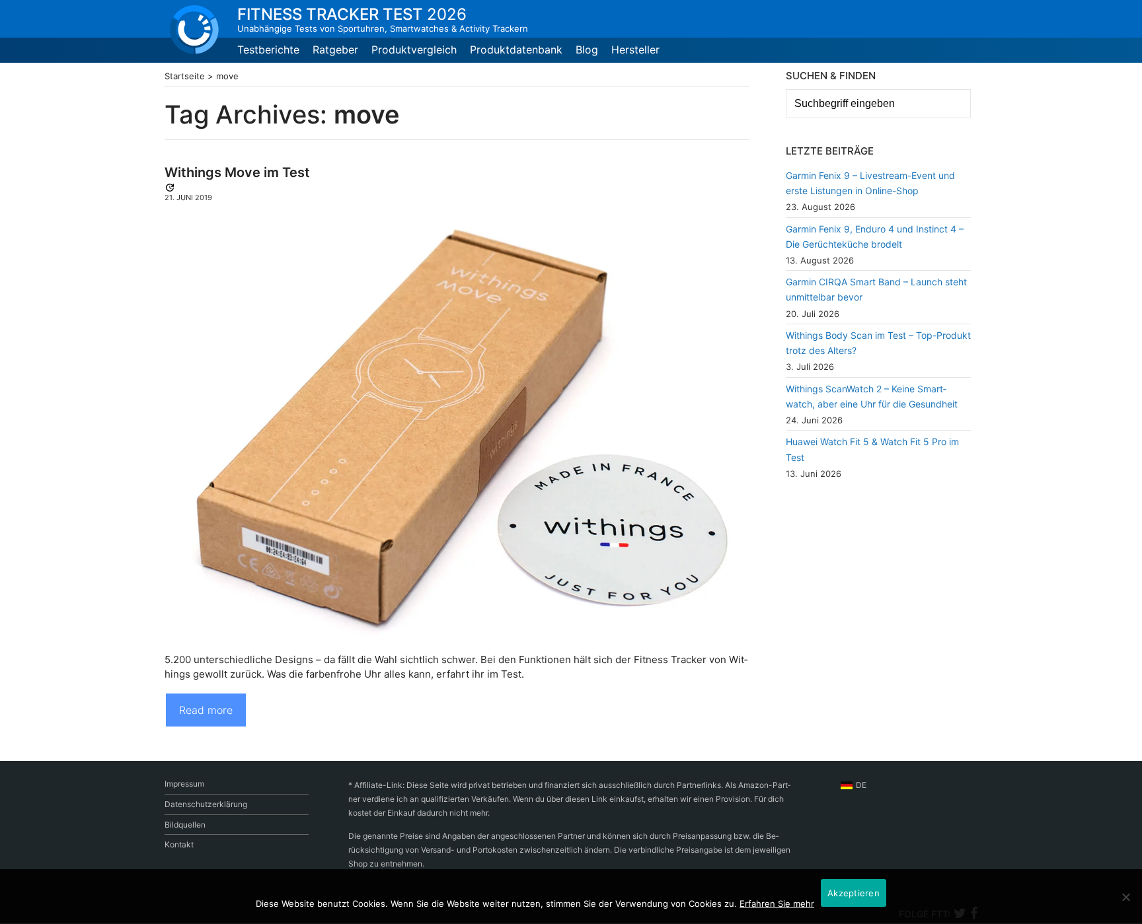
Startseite (185, 76)
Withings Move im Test (237, 172)
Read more (206, 710)
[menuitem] (853, 785)
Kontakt (179, 844)
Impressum (184, 784)
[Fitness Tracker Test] (194, 29)
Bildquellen (185, 825)
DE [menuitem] (861, 785)
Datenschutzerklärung (206, 804)
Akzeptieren (853, 893)
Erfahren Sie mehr (777, 903)
